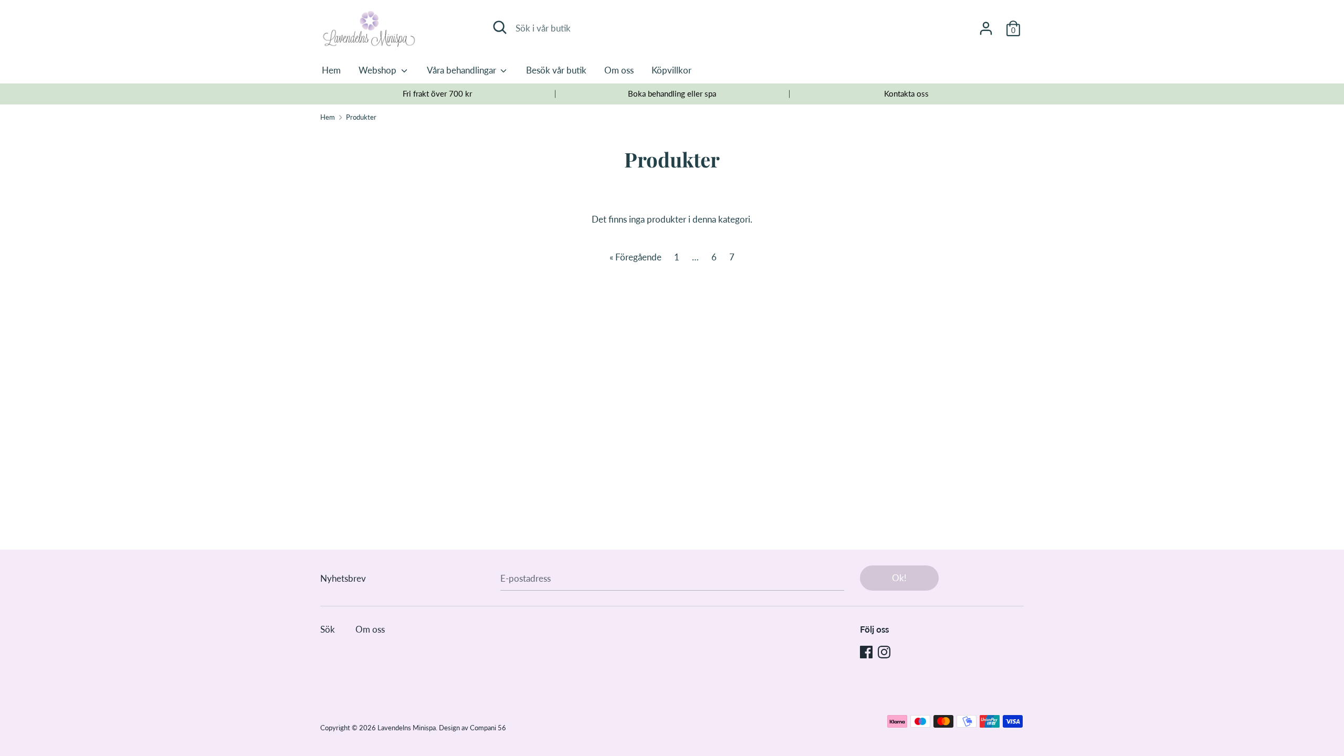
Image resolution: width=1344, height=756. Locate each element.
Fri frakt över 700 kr (437, 93)
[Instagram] (884, 651)
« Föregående (636, 256)
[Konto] (985, 24)
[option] (437, 93)
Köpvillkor (671, 70)
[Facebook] (866, 651)
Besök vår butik (556, 70)
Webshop (378, 70)
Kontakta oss (906, 93)
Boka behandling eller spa (672, 93)
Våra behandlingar (462, 70)
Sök (327, 629)
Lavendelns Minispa (406, 727)
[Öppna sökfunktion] (499, 27)
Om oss (619, 70)
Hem (331, 70)
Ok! (899, 577)
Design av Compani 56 (472, 727)
